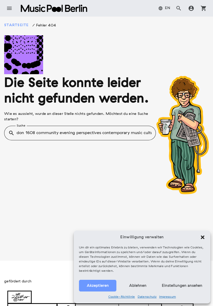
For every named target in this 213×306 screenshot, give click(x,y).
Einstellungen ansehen (182, 286)
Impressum (167, 297)
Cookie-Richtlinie (121, 297)
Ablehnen (138, 286)
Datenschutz (147, 297)
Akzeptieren (98, 286)
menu (9, 8)
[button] (202, 237)
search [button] (11, 133)
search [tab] (179, 8)
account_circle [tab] (191, 8)
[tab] (164, 8)
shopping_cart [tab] (204, 8)
